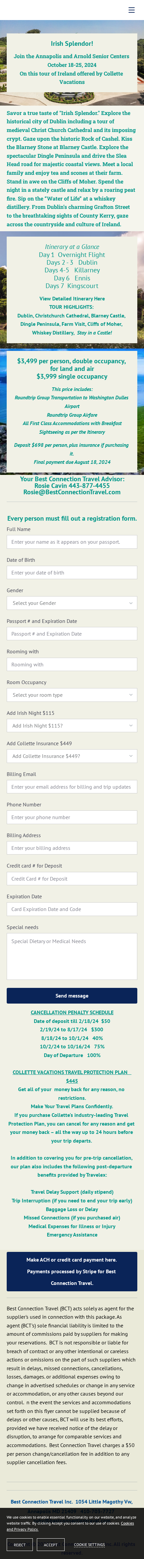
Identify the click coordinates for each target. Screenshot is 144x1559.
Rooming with (23, 651)
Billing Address (24, 835)
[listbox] (72, 603)
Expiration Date (24, 896)
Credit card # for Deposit (34, 866)
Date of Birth (21, 560)
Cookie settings (89, 1544)
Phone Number (24, 804)
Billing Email (21, 774)
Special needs (23, 927)
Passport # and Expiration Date (42, 621)
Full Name (18, 529)
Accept (51, 1544)
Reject (20, 1544)
